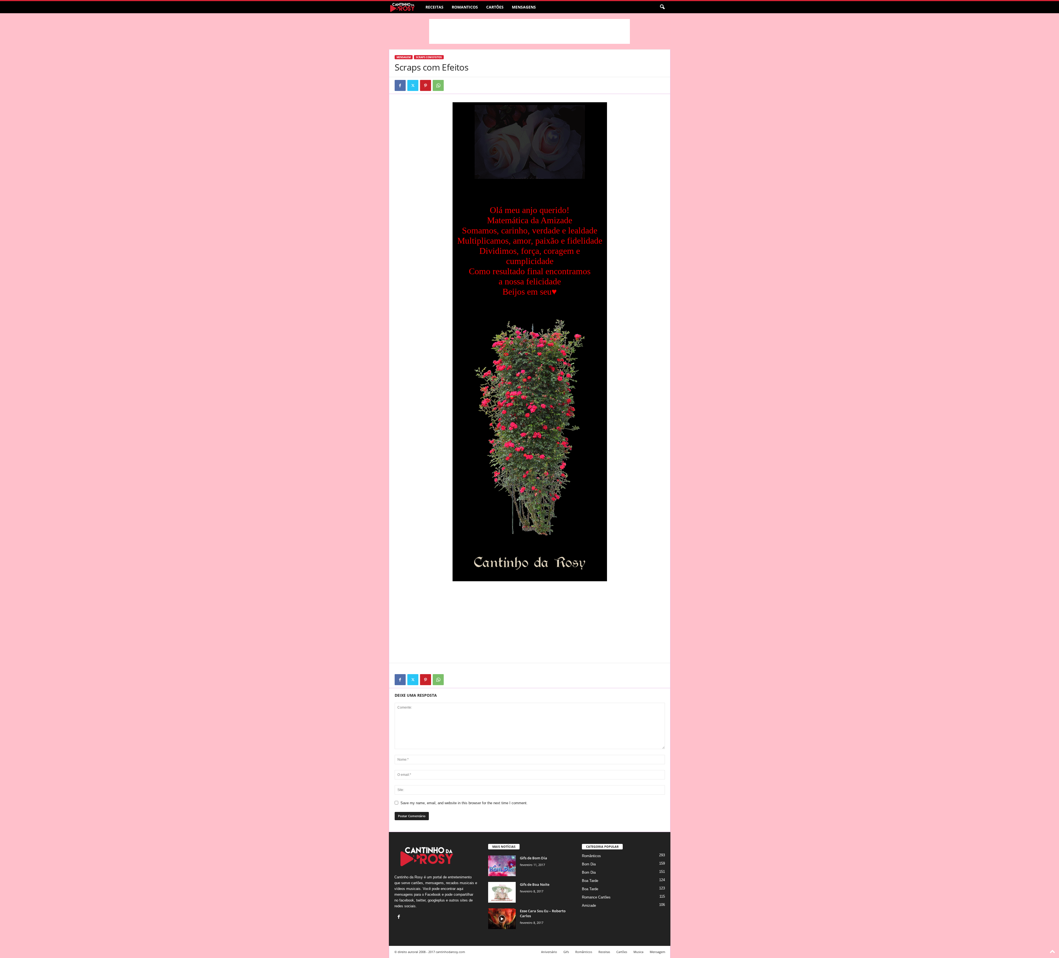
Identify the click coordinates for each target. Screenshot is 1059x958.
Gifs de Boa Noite (534, 884)
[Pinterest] (425, 85)
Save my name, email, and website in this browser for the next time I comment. (464, 803)
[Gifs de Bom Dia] (502, 865)
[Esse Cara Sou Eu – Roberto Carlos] (502, 918)
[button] (662, 7)
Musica (638, 952)
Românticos (591, 856)
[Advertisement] (529, 31)
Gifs (566, 952)
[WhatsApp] (438, 85)
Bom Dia (589, 864)
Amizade (589, 905)
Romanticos (465, 7)
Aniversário (549, 952)
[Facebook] (400, 85)
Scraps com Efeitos (429, 57)
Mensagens (524, 7)
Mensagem (404, 57)
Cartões (495, 7)
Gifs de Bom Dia (533, 857)
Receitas (434, 7)
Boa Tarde (590, 881)
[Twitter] (412, 85)
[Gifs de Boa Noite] (502, 892)
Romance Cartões (596, 897)
